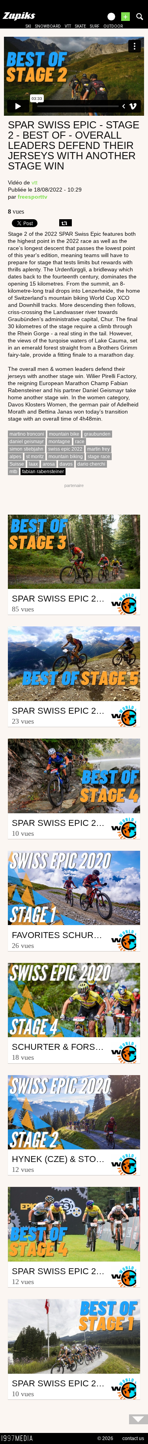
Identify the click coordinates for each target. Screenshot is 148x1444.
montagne (59, 441)
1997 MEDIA (19, 1438)
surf (94, 26)
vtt (68, 26)
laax (33, 464)
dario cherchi (91, 464)
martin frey (98, 449)
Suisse (16, 464)
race (79, 441)
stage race (99, 456)
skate (80, 26)
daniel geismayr (26, 441)
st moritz (35, 456)
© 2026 (105, 1438)
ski (28, 26)
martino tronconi (26, 434)
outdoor (113, 26)
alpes (15, 456)
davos (66, 464)
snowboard (48, 26)
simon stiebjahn (26, 449)
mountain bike (64, 434)
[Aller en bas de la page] (138, 1419)
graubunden (97, 434)
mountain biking (66, 456)
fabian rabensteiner (43, 471)
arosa (49, 464)
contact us (133, 1438)
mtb (13, 471)
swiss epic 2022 (65, 449)
